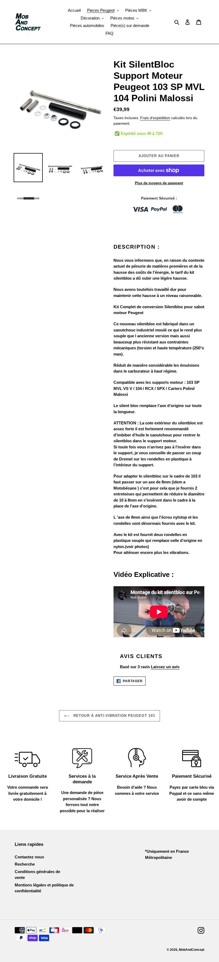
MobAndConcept (191, 950)
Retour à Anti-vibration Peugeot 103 (113, 716)
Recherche (25, 864)
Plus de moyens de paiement (159, 183)
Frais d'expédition (155, 118)
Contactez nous (29, 857)
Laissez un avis (165, 666)
